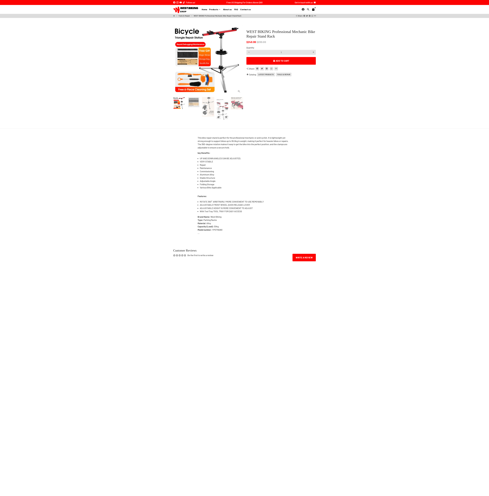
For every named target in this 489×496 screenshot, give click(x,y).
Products (215, 9)
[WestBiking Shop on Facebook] (174, 2)
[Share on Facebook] (304, 16)
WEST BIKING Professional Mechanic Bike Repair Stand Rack (217, 16)
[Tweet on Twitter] (307, 16)
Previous (176, 60)
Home (204, 9)
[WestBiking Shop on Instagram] (177, 2)
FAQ (236, 9)
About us (227, 9)
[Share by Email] (315, 16)
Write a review (304, 257)
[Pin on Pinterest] (309, 16)
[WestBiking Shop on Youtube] (181, 2)
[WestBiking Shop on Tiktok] (184, 2)
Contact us (245, 9)
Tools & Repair (184, 16)
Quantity (250, 47)
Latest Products (266, 74)
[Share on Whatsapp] (312, 16)
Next (239, 60)
